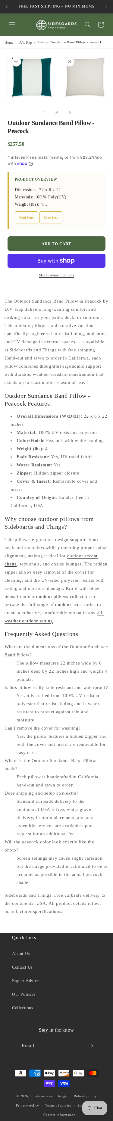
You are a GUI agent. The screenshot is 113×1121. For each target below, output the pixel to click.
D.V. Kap (25, 42)
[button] (12, 24)
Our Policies (23, 994)
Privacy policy (27, 1105)
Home (9, 42)
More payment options (56, 275)
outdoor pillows (52, 596)
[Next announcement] (106, 6)
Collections (22, 1008)
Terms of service (58, 1105)
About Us (21, 953)
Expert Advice (25, 981)
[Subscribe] (91, 1046)
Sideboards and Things (48, 1096)
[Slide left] (43, 112)
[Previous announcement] (6, 6)
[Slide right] (70, 112)
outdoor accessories (75, 604)
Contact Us (22, 967)
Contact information (59, 1114)
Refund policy (85, 1096)
